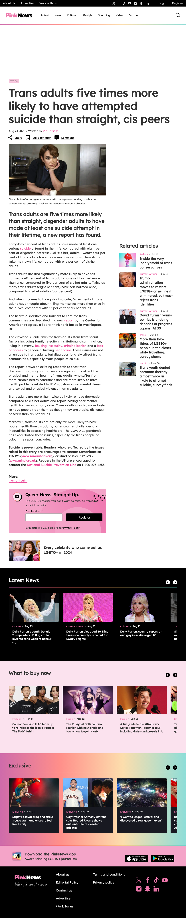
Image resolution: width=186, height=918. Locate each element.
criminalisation (75, 346)
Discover (134, 15)
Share (18, 137)
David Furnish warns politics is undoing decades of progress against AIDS (156, 321)
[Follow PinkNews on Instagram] (139, 889)
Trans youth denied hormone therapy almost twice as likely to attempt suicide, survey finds (156, 376)
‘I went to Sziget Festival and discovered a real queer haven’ (141, 818)
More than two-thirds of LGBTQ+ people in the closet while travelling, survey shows (155, 348)
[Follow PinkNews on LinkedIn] (147, 3)
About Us (9, 3)
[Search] (178, 15)
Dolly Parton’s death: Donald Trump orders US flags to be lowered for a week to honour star (31, 637)
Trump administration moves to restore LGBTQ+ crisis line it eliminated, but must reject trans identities (156, 291)
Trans (13, 81)
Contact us (64, 890)
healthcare (63, 350)
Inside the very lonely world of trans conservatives (156, 262)
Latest (45, 15)
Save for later (42, 137)
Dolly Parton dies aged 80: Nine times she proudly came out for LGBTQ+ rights (87, 635)
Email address (38, 511)
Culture (71, 15)
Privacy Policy (71, 527)
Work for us (64, 906)
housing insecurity (48, 346)
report (69, 320)
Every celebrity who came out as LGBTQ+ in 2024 (73, 550)
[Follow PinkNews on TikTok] (156, 881)
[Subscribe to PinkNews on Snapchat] (147, 889)
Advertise (27, 3)
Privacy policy (103, 882)
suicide (25, 248)
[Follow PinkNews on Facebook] (147, 881)
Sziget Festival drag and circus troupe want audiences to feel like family (32, 820)
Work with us (47, 3)
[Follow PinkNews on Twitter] (139, 881)
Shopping (104, 15)
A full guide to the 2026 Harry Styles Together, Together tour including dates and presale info (141, 727)
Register (177, 3)
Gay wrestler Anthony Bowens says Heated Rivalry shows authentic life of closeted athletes (86, 822)
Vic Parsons (50, 131)
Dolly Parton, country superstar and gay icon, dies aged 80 (141, 633)
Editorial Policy (67, 882)
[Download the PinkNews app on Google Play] (162, 858)
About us (62, 874)
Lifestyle (87, 15)
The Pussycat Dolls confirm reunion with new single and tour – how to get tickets (84, 727)
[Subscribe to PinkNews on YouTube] (165, 881)
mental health (18, 480)
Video (119, 15)
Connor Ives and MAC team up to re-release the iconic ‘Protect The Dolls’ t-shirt (33, 727)
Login (162, 3)
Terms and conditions (109, 874)
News (57, 15)
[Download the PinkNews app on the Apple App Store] (136, 858)
